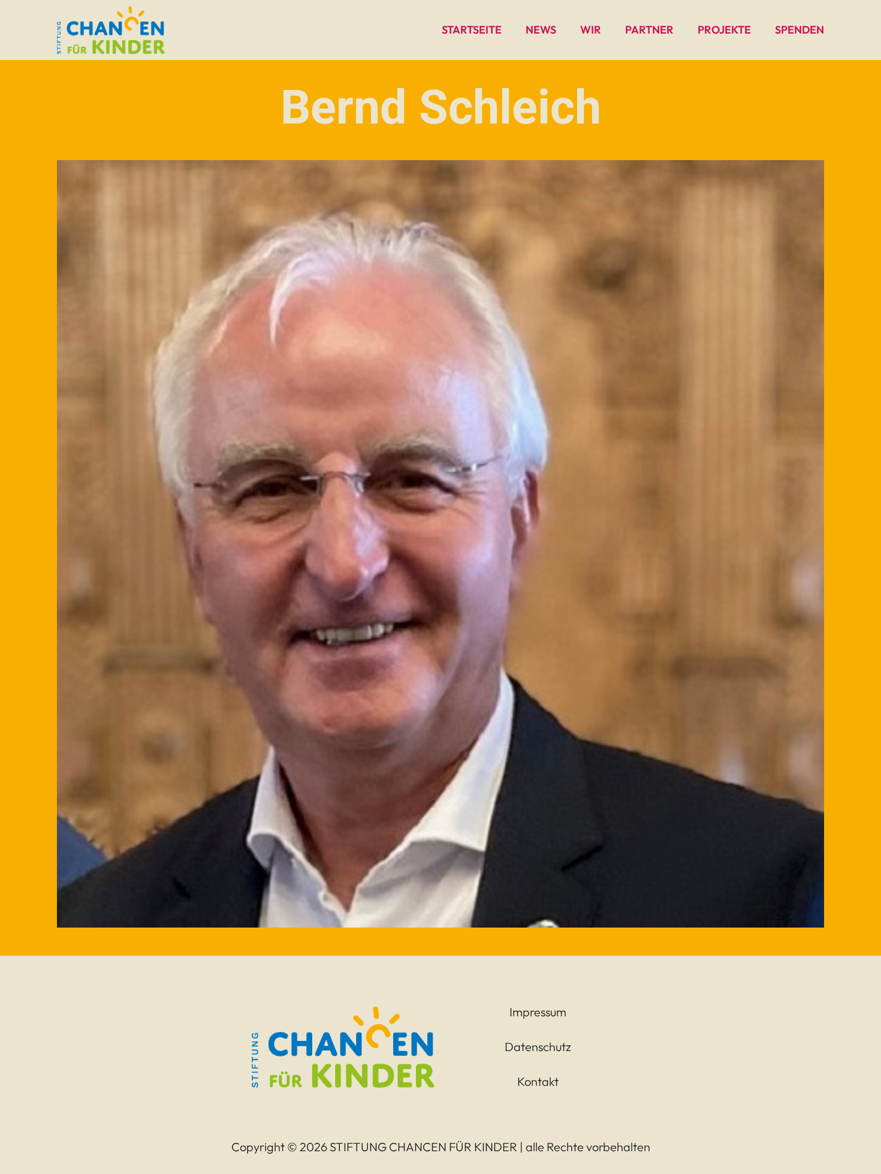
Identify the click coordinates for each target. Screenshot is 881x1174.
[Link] (111, 30)
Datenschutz (538, 1046)
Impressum (537, 1011)
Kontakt (538, 1081)
